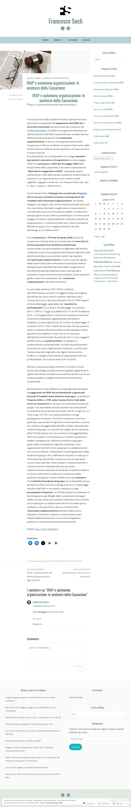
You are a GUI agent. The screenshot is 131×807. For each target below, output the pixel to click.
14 (100, 219)
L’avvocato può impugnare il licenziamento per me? (29, 724)
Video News (99, 143)
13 (96, 219)
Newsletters (97, 723)
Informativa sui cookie (55, 802)
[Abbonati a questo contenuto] (22, 690)
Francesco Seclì (66, 20)
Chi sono (73, 40)
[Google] (68, 28)
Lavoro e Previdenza (103, 116)
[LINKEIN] (62, 795)
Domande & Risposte (103, 89)
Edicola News (34, 78)
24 (113, 224)
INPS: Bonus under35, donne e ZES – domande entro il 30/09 (33, 717)
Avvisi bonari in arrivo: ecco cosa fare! (76, 573)
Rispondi (37, 624)
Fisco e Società (100, 109)
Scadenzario (99, 136)
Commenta (78, 666)
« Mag (96, 236)
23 (109, 224)
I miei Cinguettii (101, 172)
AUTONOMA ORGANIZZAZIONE (62, 561)
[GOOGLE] (68, 795)
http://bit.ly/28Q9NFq (46, 529)
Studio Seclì (57, 611)
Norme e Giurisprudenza (55, 78)
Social (86, 40)
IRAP (80, 561)
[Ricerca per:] (109, 59)
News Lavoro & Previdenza (34, 690)
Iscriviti (75, 747)
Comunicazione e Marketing (106, 82)
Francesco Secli (15, 99)
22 (104, 224)
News (57, 40)
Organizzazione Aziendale (106, 129)
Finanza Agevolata (102, 102)
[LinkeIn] (62, 28)
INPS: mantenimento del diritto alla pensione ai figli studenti (39, 575)
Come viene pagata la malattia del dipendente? (27, 767)
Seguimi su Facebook (109, 180)
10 (113, 213)
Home (45, 40)
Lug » (103, 236)
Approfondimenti (102, 76)
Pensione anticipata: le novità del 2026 (23, 740)
